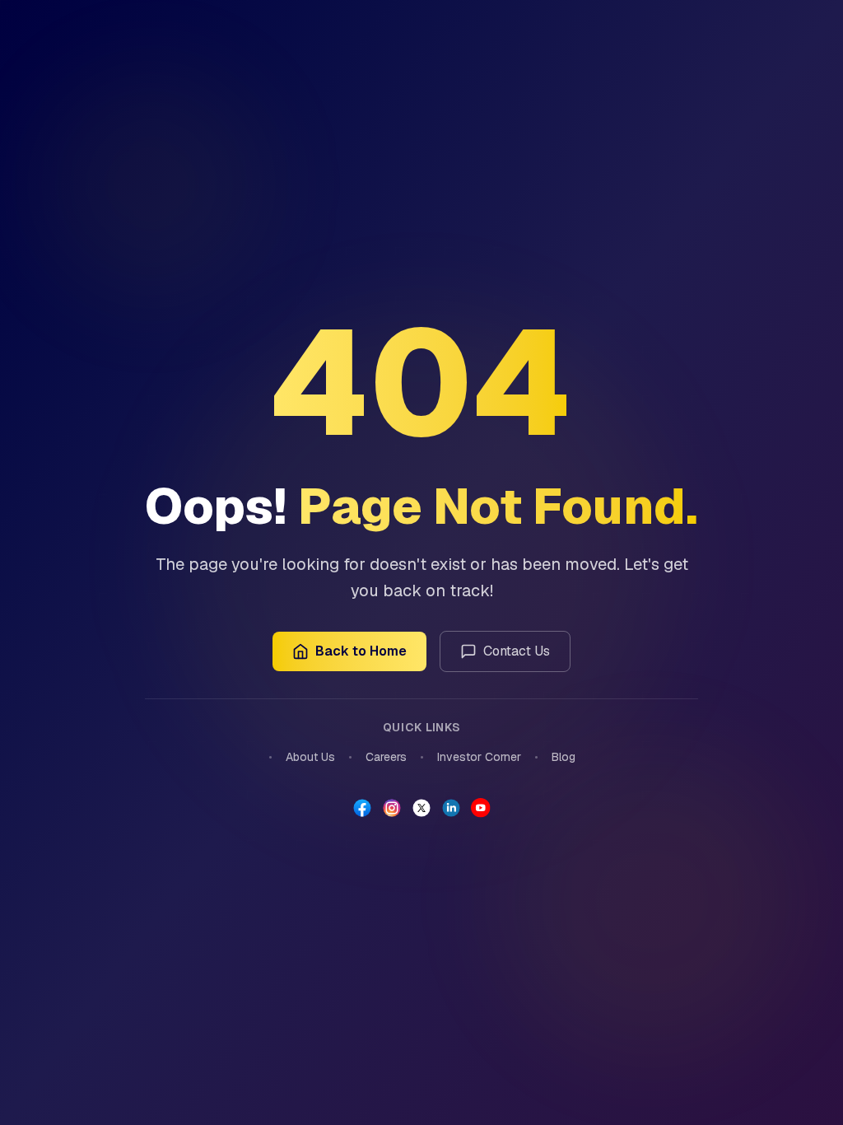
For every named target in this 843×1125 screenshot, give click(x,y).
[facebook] (362, 808)
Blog (563, 756)
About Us (310, 756)
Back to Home (361, 651)
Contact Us (516, 651)
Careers (386, 756)
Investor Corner (479, 756)
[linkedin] (451, 808)
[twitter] (421, 808)
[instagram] (392, 808)
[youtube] (481, 808)
